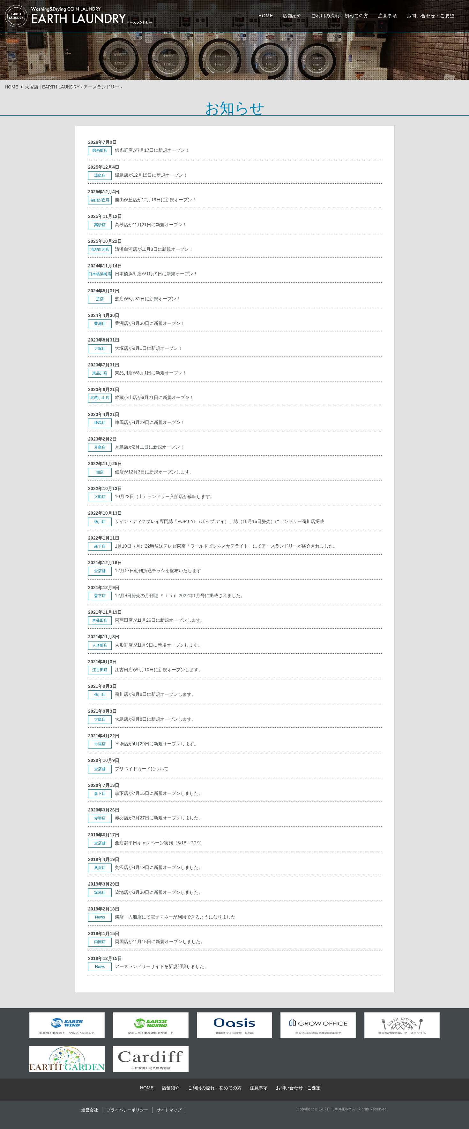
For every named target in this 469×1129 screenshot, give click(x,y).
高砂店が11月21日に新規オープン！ (151, 224)
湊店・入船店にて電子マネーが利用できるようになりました (175, 916)
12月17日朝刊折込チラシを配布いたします (158, 570)
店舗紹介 (292, 15)
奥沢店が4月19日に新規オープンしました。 (159, 867)
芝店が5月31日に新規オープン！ (148, 298)
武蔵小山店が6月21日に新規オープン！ (154, 397)
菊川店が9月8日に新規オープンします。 (155, 694)
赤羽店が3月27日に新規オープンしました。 (159, 817)
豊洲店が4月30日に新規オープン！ (150, 323)
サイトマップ (169, 1110)
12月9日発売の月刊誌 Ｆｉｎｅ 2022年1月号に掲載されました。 (180, 595)
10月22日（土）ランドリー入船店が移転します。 (164, 496)
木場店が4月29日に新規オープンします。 (156, 743)
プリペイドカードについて (141, 768)
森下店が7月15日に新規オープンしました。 (159, 793)
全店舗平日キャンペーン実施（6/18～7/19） (159, 842)
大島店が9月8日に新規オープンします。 (155, 719)
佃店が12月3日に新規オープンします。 (154, 471)
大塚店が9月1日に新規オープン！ (148, 348)
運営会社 (89, 1110)
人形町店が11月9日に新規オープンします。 (158, 645)
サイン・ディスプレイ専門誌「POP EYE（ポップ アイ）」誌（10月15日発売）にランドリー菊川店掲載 (219, 521)
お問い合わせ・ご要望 (431, 15)
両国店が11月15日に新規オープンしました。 (160, 941)
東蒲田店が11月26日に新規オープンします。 (160, 620)
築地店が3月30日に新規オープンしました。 (159, 892)
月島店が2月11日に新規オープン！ (149, 446)
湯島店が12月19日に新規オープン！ (151, 175)
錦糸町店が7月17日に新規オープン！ (152, 150)
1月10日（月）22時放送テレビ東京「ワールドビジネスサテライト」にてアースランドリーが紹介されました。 (226, 546)
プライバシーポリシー (127, 1110)
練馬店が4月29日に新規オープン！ (150, 422)
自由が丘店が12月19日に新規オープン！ (156, 199)
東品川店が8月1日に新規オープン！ (151, 372)
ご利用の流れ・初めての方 (340, 15)
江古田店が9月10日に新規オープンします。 (159, 669)
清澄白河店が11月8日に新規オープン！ (154, 249)
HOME (265, 15)
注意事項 (387, 15)
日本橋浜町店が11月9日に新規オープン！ (156, 273)
